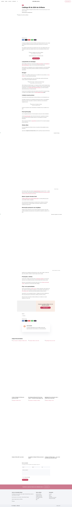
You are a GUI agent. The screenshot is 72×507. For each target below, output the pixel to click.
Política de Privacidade (52, 498)
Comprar (2, 1)
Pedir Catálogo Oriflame (39, 497)
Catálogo (9, 1)
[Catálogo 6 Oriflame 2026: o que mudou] (19, 428)
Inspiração (14, 1)
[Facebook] (23, 40)
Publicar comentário (25, 479)
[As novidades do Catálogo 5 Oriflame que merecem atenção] (36, 428)
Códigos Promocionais (39, 496)
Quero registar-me (68, 1)
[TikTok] (16, 505)
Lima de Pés (34, 120)
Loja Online (37, 498)
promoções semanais (40, 278)
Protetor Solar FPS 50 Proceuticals (35, 87)
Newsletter (50, 496)
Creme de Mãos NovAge (39, 92)
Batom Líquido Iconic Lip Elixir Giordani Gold (30, 198)
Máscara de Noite (40, 63)
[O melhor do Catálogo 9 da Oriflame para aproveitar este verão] (19, 368)
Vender (6, 1)
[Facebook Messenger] (17, 505)
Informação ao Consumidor (52, 497)
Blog (36, 499)
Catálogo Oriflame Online (36, 58)
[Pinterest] (29, 40)
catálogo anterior (33, 288)
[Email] (35, 40)
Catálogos (23, 315)
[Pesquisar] (17, 1)
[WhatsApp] (32, 40)
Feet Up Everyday (27, 116)
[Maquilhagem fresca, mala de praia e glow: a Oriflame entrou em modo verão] (52, 368)
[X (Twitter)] (26, 40)
